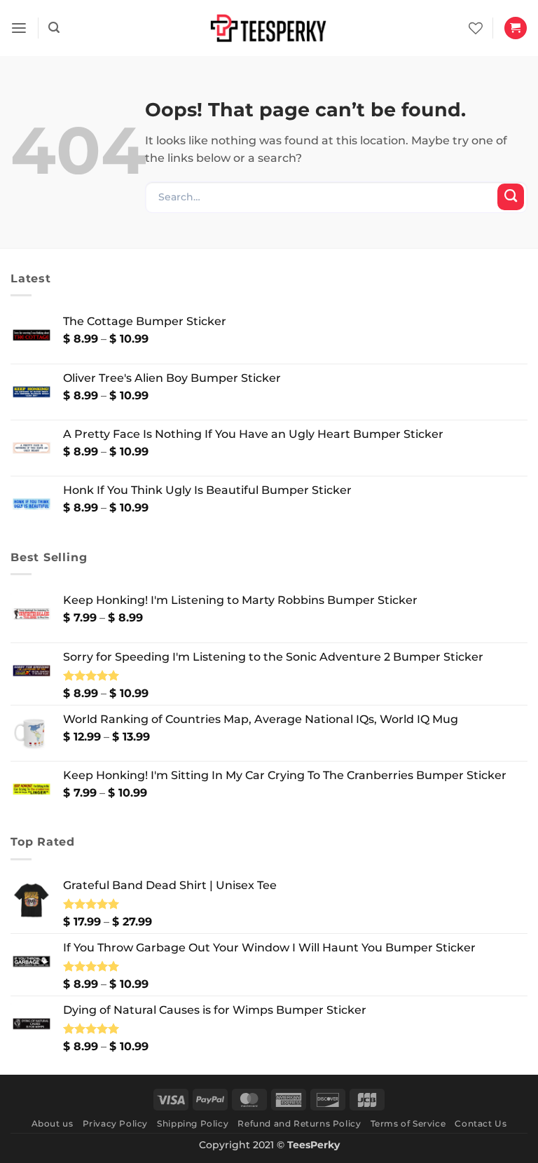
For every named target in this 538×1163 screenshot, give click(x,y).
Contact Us (480, 1123)
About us (53, 1123)
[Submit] (510, 197)
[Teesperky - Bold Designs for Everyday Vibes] (269, 27)
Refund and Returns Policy (299, 1123)
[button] (19, 28)
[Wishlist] (476, 28)
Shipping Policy (192, 1123)
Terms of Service (408, 1123)
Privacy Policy (115, 1123)
